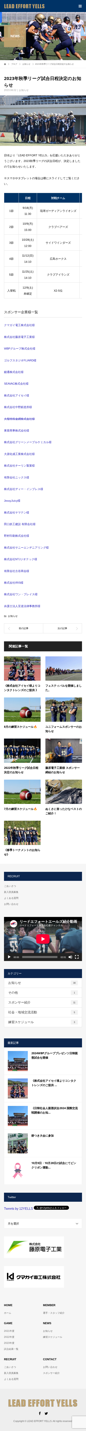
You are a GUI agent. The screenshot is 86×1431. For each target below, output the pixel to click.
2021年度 (9, 1331)
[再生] (9, 957)
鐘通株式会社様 (14, 372)
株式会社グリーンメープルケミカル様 (28, 442)
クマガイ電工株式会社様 (19, 325)
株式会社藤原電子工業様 (19, 337)
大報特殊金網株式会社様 (19, 418)
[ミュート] (70, 957)
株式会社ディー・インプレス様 (23, 489)
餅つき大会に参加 (42, 1135)
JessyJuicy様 (12, 500)
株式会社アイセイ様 (16, 395)
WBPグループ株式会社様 (19, 348)
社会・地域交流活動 (41, 1012)
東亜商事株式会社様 (16, 430)
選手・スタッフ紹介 (54, 1313)
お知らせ (24, 90)
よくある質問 (11, 898)
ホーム (7, 1313)
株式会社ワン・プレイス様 (21, 594)
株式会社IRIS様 (13, 582)
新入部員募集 (11, 892)
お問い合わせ (11, 904)
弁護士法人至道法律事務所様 (22, 606)
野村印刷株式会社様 (16, 535)
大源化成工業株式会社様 (19, 454)
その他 (41, 992)
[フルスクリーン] (77, 957)
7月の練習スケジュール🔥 (20, 809)
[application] (43, 939)
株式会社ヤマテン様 (16, 512)
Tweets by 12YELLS (18, 1208)
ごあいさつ (10, 886)
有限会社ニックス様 (16, 477)
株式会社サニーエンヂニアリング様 (26, 547)
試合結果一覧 (11, 1349)
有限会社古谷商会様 (16, 571)
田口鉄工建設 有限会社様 (20, 524)
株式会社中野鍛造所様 (18, 407)
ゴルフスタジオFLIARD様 (20, 360)
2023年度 (9, 1343)
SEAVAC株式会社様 (16, 383)
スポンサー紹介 (41, 1002)
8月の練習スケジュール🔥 (20, 727)
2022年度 (9, 1337)
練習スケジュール (41, 1022)
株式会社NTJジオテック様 (20, 559)
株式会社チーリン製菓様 (19, 465)
